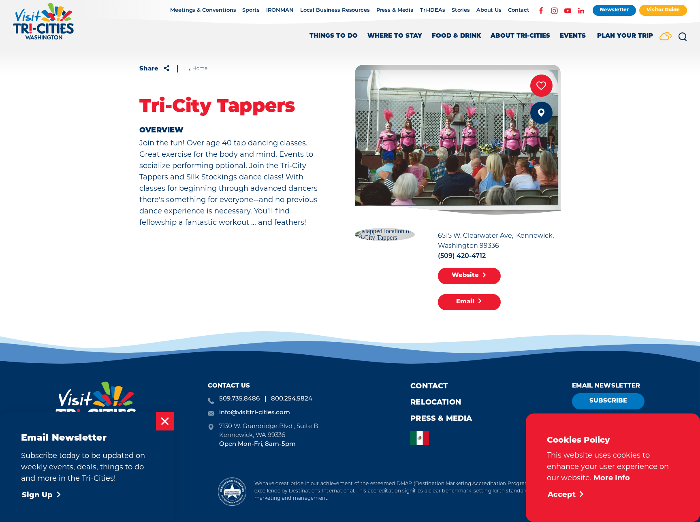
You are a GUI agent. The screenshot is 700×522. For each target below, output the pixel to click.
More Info (611, 478)
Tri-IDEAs (432, 10)
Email (465, 302)
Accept (562, 495)
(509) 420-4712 (462, 256)
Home (199, 68)
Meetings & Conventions (203, 10)
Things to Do (333, 36)
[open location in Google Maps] (385, 233)
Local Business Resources (335, 10)
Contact (518, 10)
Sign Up (37, 495)
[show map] (541, 113)
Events (573, 36)
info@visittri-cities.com (254, 413)
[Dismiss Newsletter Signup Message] (165, 421)
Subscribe (608, 401)
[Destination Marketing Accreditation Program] (232, 491)
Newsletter (614, 10)
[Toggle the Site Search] (682, 40)
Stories (461, 10)
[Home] (43, 25)
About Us (489, 10)
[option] (421, 438)
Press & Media (395, 10)
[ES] (421, 438)
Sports (250, 10)
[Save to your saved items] (541, 85)
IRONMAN (280, 10)
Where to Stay (394, 36)
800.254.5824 (291, 399)
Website (465, 276)
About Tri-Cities (520, 36)
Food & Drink (456, 36)
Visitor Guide (663, 10)
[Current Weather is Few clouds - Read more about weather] (665, 37)
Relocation (435, 403)
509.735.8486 (239, 399)
